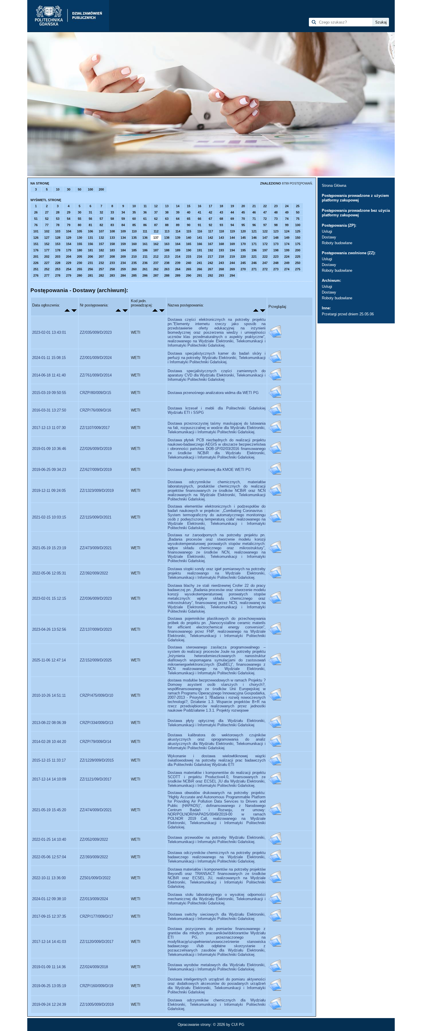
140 (188, 237)
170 (243, 244)
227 (46, 263)
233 (112, 263)
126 (35, 237)
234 (123, 263)
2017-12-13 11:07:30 (49, 428)
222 (265, 256)
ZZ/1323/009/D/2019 (97, 490)
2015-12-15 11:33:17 (49, 760)
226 (35, 263)
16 (199, 206)
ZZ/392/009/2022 (94, 573)
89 (177, 225)
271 (254, 269)
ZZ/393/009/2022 (94, 857)
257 (101, 269)
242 (210, 263)
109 (123, 231)
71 (254, 218)
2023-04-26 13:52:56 (49, 629)
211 (145, 256)
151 (35, 244)
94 (232, 225)
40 (188, 212)
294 (232, 275)
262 (155, 269)
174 (286, 244)
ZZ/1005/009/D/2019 (97, 1004)
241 (199, 263)
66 (199, 218)
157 (101, 244)
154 (68, 244)
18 (221, 206)
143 (221, 237)
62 (156, 218)
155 (79, 244)
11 (145, 206)
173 (275, 244)
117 (210, 231)
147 (265, 237)
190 (188, 250)
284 (123, 275)
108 (112, 231)
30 (68, 189)
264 (177, 269)
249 (286, 263)
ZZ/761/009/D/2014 (96, 375)
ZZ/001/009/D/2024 (96, 358)
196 (254, 250)
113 (166, 231)
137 (155, 237)
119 (232, 231)
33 (112, 212)
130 (79, 237)
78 (57, 225)
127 (46, 237)
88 (167, 225)
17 (210, 206)
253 (57, 269)
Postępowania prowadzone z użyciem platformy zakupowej (355, 197)
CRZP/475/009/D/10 (96, 695)
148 (275, 237)
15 (188, 206)
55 (79, 218)
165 (188, 244)
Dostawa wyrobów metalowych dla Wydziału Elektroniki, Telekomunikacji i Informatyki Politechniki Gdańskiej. (217, 967)
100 (90, 189)
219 (232, 256)
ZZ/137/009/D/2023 (96, 629)
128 (57, 237)
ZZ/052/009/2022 (94, 839)
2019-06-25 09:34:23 (49, 469)
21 (254, 206)
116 (199, 231)
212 (155, 256)
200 (101, 189)
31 (90, 212)
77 (47, 225)
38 (167, 212)
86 (145, 225)
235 (134, 263)
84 (123, 225)
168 (221, 244)
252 (46, 269)
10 (57, 189)
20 (243, 206)
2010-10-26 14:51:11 (49, 695)
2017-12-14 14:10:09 (49, 779)
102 (46, 231)
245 (243, 263)
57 (101, 218)
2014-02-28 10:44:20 (49, 741)
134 (123, 237)
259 (123, 269)
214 (177, 256)
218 (221, 256)
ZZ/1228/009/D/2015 (97, 760)
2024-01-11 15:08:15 (49, 358)
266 (199, 269)
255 (79, 269)
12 (156, 206)
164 (177, 244)
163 (166, 244)
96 (254, 225)
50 (79, 189)
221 (254, 256)
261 (145, 269)
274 (286, 269)
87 (156, 225)
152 (46, 244)
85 (134, 225)
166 (199, 244)
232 (101, 263)
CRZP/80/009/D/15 (95, 393)
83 (112, 225)
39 (177, 212)
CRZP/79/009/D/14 (95, 741)
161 (145, 244)
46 (254, 212)
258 (112, 269)
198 (275, 250)
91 (199, 225)
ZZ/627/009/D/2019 (96, 469)
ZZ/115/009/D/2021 (95, 517)
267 (210, 269)
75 (297, 218)
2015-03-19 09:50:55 (49, 393)
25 (297, 206)
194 (232, 250)
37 (156, 212)
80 (79, 225)
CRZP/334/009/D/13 (96, 723)
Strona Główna (334, 185)
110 (134, 231)
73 (276, 218)
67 (210, 218)
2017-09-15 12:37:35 (49, 916)
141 (199, 237)
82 (101, 225)
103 (57, 231)
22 (265, 206)
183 (112, 250)
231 (90, 263)
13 (167, 206)
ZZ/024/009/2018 (94, 967)
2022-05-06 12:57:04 (49, 857)
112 (156, 231)
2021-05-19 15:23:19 (49, 548)
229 (68, 263)
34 (123, 212)
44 (232, 212)
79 (68, 225)
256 (90, 269)
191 (199, 250)
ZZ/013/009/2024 (94, 899)
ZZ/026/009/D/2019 (96, 448)
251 (35, 269)
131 (90, 237)
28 (57, 212)
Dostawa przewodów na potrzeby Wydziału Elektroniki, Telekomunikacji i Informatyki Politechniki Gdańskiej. (217, 839)
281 (90, 275)
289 (177, 275)
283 (112, 275)
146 (254, 237)
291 (199, 275)
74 (287, 218)
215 (188, 256)
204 (68, 256)
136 (145, 237)
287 (155, 275)
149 (286, 237)
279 (68, 275)
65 (188, 218)
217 (210, 256)
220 (243, 256)
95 (243, 225)
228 (57, 263)
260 (134, 269)
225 (297, 256)
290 (188, 275)
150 (297, 237)
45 (243, 212)
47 (265, 212)
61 (145, 218)
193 (221, 250)
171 (254, 244)
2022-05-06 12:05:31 (49, 573)
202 (46, 256)
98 (276, 225)
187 (155, 250)
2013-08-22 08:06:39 (49, 723)
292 (210, 275)
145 (243, 237)
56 (90, 218)
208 (112, 256)
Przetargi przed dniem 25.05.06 (348, 314)
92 (210, 225)
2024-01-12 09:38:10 (49, 899)
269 (232, 269)
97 (265, 225)
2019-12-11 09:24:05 (49, 490)
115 (188, 231)
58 (112, 218)
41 (199, 212)
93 (221, 225)
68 (221, 218)
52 (47, 218)
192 (210, 250)
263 (166, 269)
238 (166, 263)
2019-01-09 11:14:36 (49, 967)
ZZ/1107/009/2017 (95, 428)
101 (35, 231)
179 (68, 250)
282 (101, 275)
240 (188, 263)
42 (210, 212)
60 (134, 218)
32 (101, 212)
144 (232, 237)
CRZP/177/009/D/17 (96, 916)
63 (167, 218)
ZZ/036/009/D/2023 (96, 598)
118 (221, 231)
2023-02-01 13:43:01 (49, 332)
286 (145, 275)
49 (287, 212)
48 (276, 212)
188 (166, 250)
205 (79, 256)
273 (275, 269)
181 (90, 250)
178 (57, 250)
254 (68, 269)
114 (177, 231)
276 (35, 275)
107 (101, 231)
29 (68, 212)
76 (36, 225)
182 (101, 250)
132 (101, 237)
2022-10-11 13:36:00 (49, 878)
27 (47, 212)
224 (286, 256)
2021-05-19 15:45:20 (49, 810)
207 (101, 256)
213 (166, 256)
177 (46, 250)
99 (287, 225)
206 (90, 256)
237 (155, 263)
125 (297, 231)
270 (243, 269)
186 (145, 250)
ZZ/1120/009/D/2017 (96, 941)
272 (265, 269)
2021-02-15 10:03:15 (49, 517)
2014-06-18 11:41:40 (49, 375)
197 (265, 250)
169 (232, 244)
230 (79, 263)
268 (221, 269)
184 (123, 250)
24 (287, 206)
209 (123, 256)
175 (297, 244)
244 (232, 263)
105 (79, 231)
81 (90, 225)
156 (90, 244)
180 (79, 250)
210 (134, 256)
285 (134, 275)
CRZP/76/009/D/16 (95, 410)
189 (177, 250)
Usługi (327, 231)
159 (123, 244)
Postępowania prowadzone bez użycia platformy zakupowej (356, 212)
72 (265, 218)
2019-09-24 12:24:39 (49, 1004)
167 (210, 244)
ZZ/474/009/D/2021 (96, 810)
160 (134, 244)
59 (123, 218)
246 (254, 263)
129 (68, 237)
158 (112, 244)
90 (188, 225)
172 (265, 244)
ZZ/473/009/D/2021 (96, 548)
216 (199, 256)
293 (221, 275)
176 (35, 250)
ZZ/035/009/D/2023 (96, 332)
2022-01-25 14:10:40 (49, 839)
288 (166, 275)
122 (265, 231)
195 (243, 250)
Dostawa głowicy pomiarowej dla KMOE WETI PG (209, 469)
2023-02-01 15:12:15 (49, 598)
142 (210, 237)
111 (145, 231)
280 (79, 275)
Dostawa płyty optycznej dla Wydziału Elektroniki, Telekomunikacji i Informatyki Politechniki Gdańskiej (217, 723)
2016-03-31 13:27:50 (49, 410)
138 (166, 237)
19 (232, 206)
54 (68, 218)
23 (276, 206)
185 (134, 250)
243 (221, 263)
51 (36, 218)
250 (297, 263)
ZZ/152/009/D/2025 (96, 660)
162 (155, 244)
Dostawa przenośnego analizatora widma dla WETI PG (213, 393)
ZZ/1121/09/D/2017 (95, 779)
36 (145, 212)
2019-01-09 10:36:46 (49, 448)
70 (243, 218)
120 (243, 231)
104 (68, 231)
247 (265, 263)
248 (275, 263)
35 (134, 212)
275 (297, 269)
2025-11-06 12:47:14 (49, 660)
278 (57, 275)
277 (46, 275)
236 (145, 263)
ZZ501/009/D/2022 (95, 878)
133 (112, 237)
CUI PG (237, 1024)
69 (232, 218)
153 (57, 244)
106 (90, 231)
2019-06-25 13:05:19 (49, 986)
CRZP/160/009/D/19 (96, 986)
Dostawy (329, 237)
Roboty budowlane (337, 243)
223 (275, 256)
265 (188, 269)
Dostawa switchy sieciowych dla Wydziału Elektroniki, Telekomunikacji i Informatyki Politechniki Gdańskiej (217, 916)
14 (177, 206)
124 (286, 231)
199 (286, 250)
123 (275, 231)
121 (254, 231)
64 (177, 218)
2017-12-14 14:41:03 (49, 941)
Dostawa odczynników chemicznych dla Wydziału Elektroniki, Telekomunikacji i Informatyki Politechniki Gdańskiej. (217, 1004)
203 (57, 256)
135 (134, 237)
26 (36, 212)
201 (35, 256)
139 (177, 237)
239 (177, 263)
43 (221, 212)
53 (57, 218)
